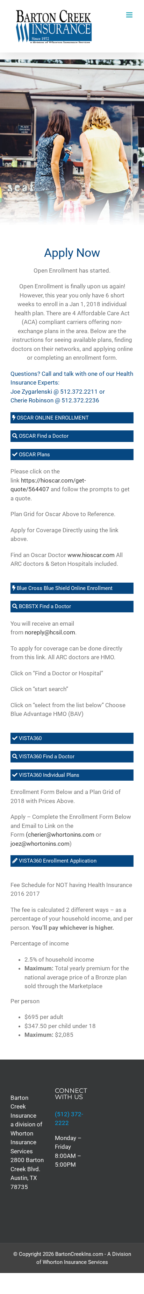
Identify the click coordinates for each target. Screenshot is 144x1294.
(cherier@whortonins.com (60, 834)
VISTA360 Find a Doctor (45, 756)
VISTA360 (29, 738)
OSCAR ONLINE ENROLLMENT (52, 418)
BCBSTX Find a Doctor (44, 606)
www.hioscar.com (91, 554)
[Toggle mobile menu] (130, 15)
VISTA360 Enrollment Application (56, 861)
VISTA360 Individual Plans (48, 775)
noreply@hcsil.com (50, 632)
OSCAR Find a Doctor (43, 436)
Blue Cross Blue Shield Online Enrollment (64, 588)
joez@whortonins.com (40, 843)
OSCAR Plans (33, 454)
